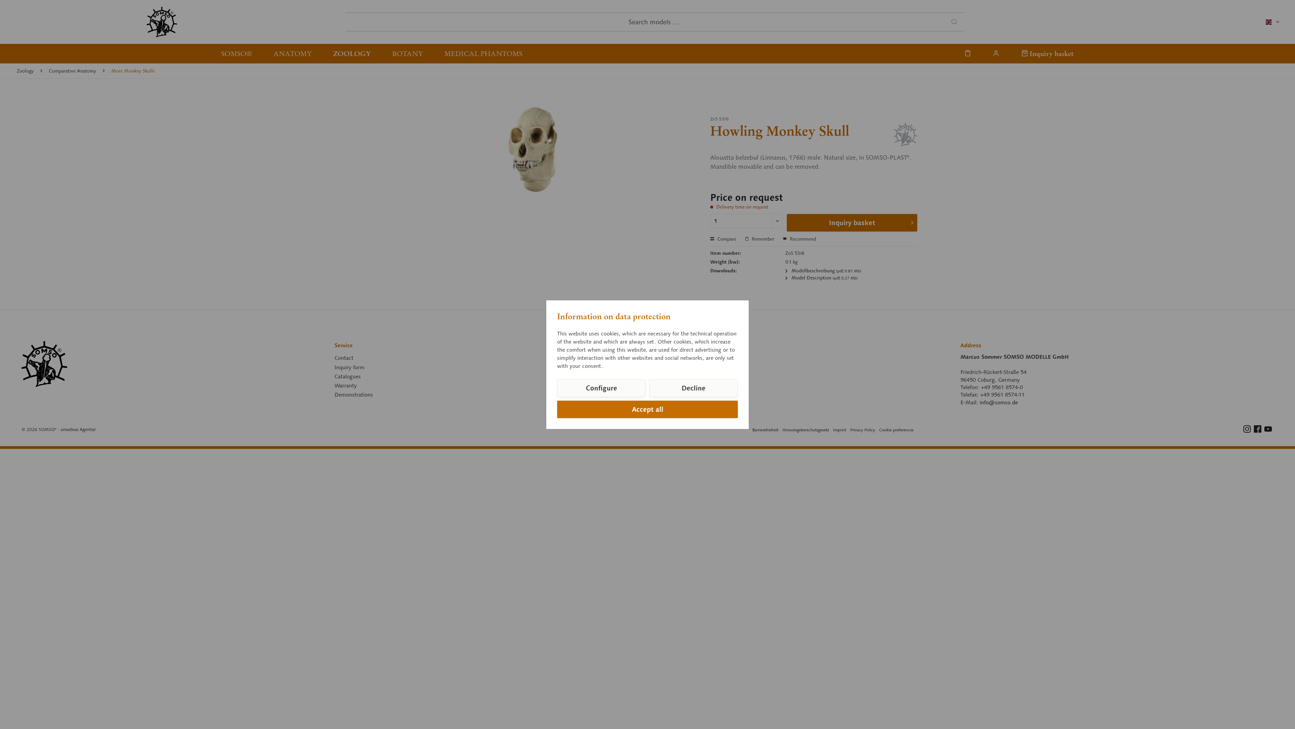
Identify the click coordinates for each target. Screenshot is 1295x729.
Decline (694, 388)
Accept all (647, 409)
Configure (601, 388)
